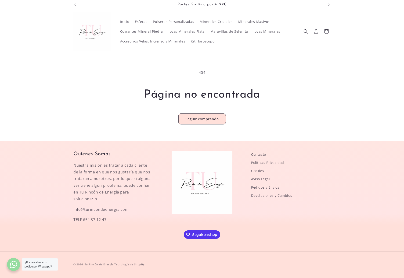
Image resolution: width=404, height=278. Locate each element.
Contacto (258, 154)
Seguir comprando (202, 118)
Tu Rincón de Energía (99, 264)
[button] (306, 31)
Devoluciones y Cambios (271, 195)
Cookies (257, 171)
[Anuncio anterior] (75, 4)
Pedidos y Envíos (265, 187)
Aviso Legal (260, 179)
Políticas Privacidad (267, 162)
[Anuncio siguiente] (329, 4)
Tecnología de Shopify (129, 264)
